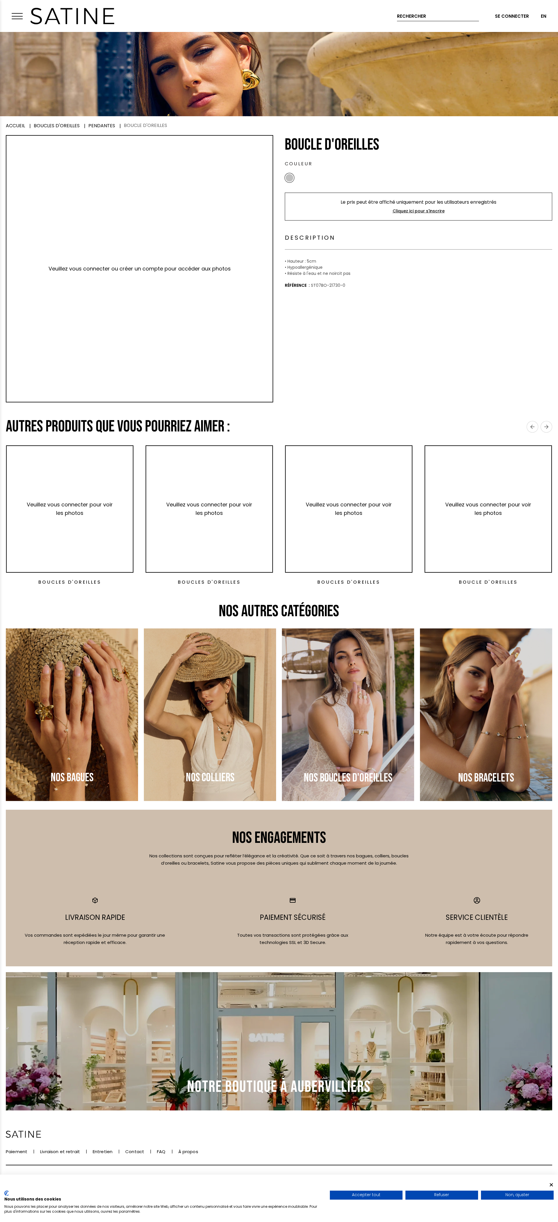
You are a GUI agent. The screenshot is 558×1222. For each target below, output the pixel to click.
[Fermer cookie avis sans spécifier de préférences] (551, 1184)
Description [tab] (310, 238)
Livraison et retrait (60, 1151)
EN (543, 16)
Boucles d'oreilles (348, 582)
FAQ (161, 1151)
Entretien (102, 1151)
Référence (296, 285)
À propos (188, 1151)
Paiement (16, 1151)
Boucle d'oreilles (488, 582)
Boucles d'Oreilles (69, 582)
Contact (134, 1151)
